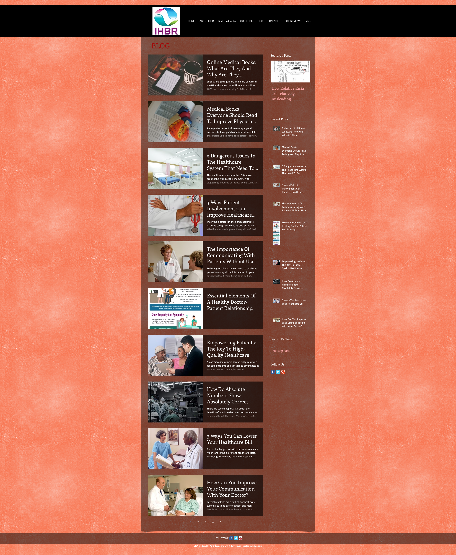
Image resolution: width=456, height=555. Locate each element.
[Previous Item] (276, 71)
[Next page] (228, 522)
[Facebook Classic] (273, 372)
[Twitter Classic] (278, 372)
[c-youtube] (240, 538)
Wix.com (258, 545)
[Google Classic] (283, 372)
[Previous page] (183, 522)
